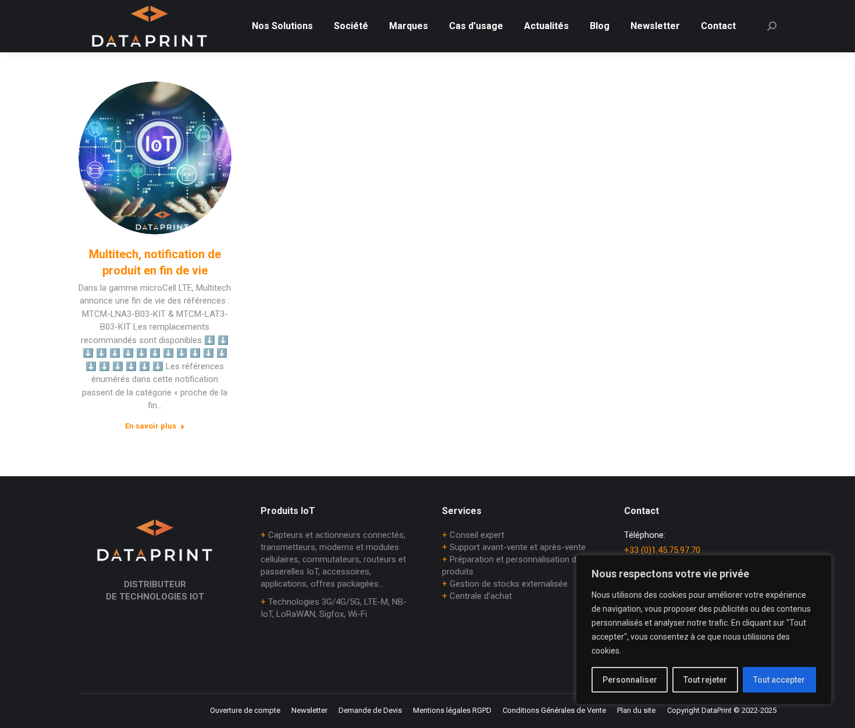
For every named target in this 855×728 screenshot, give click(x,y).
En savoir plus (150, 426)
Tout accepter (779, 679)
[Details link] (155, 157)
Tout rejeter (705, 679)
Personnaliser (630, 679)
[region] (704, 630)
